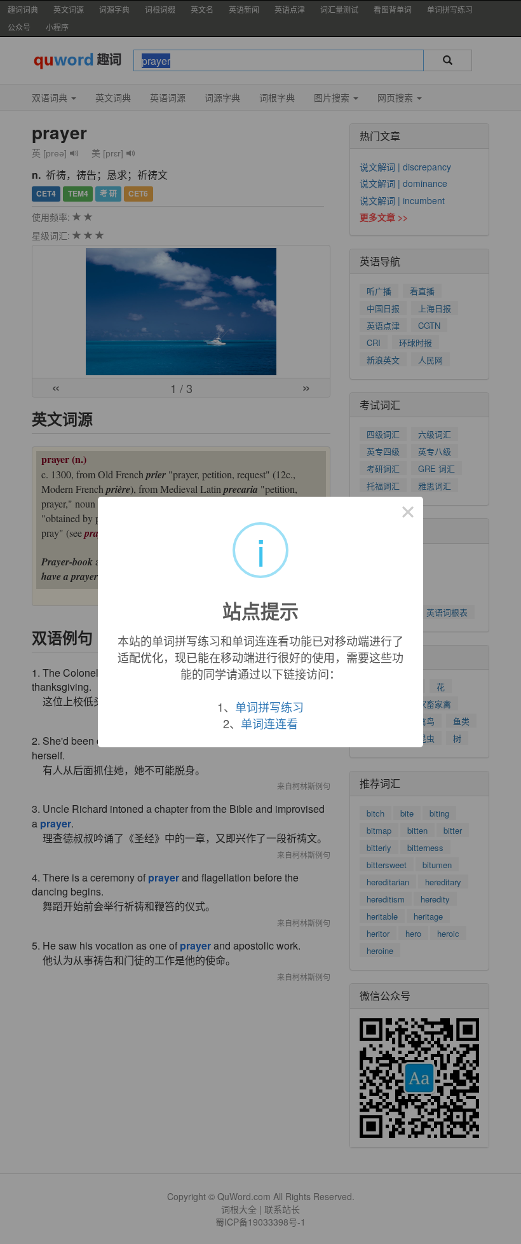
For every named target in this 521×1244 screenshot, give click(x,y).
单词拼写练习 (269, 706)
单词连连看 (269, 723)
